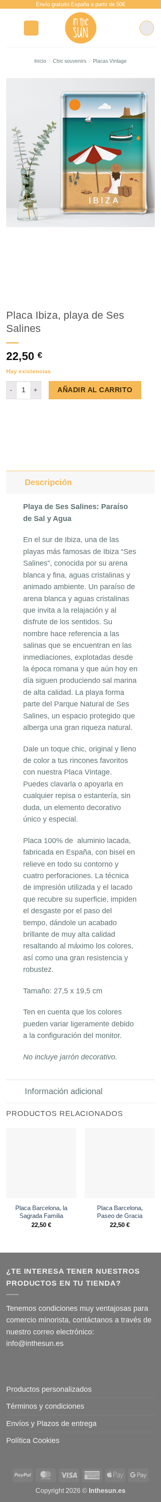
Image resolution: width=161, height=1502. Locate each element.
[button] (11, 28)
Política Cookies (32, 1440)
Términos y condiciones (45, 1406)
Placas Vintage (110, 61)
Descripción (48, 482)
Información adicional (63, 1091)
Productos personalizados (49, 1389)
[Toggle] (15, 482)
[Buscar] (31, 28)
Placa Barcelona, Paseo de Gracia (120, 1212)
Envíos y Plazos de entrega (51, 1423)
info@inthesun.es (35, 1343)
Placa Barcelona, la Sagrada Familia (41, 1212)
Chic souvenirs (69, 61)
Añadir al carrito (94, 390)
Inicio (40, 61)
